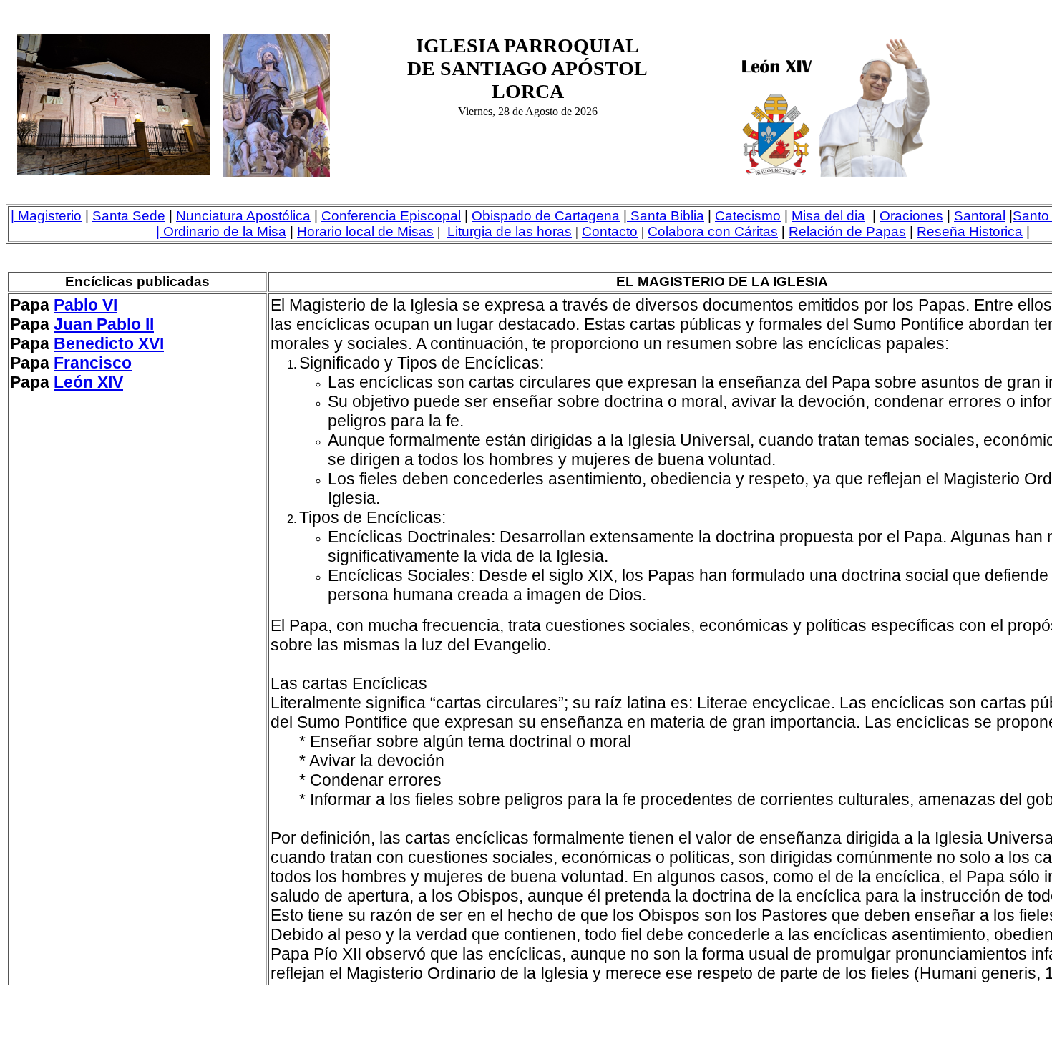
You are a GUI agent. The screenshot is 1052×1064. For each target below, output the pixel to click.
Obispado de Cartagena (546, 215)
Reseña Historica (970, 231)
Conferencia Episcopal (391, 215)
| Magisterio (46, 215)
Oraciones (911, 215)
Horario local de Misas (365, 231)
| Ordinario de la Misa (221, 231)
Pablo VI (85, 305)
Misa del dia (828, 215)
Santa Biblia (667, 215)
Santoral (979, 215)
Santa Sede (128, 215)
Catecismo (748, 215)
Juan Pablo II (104, 324)
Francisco (93, 362)
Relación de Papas (847, 231)
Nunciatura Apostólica (243, 215)
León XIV (88, 382)
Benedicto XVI (109, 343)
